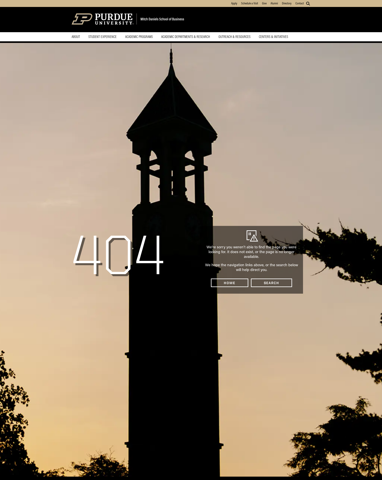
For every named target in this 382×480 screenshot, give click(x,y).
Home (229, 283)
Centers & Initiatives (273, 36)
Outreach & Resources (234, 36)
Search (271, 283)
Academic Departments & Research (185, 36)
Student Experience (102, 36)
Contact (299, 3)
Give (264, 3)
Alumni (274, 3)
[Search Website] (308, 3)
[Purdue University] (103, 19)
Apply (234, 3)
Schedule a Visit (249, 3)
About (76, 36)
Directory (286, 3)
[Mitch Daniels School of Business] (161, 19)
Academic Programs (139, 36)
